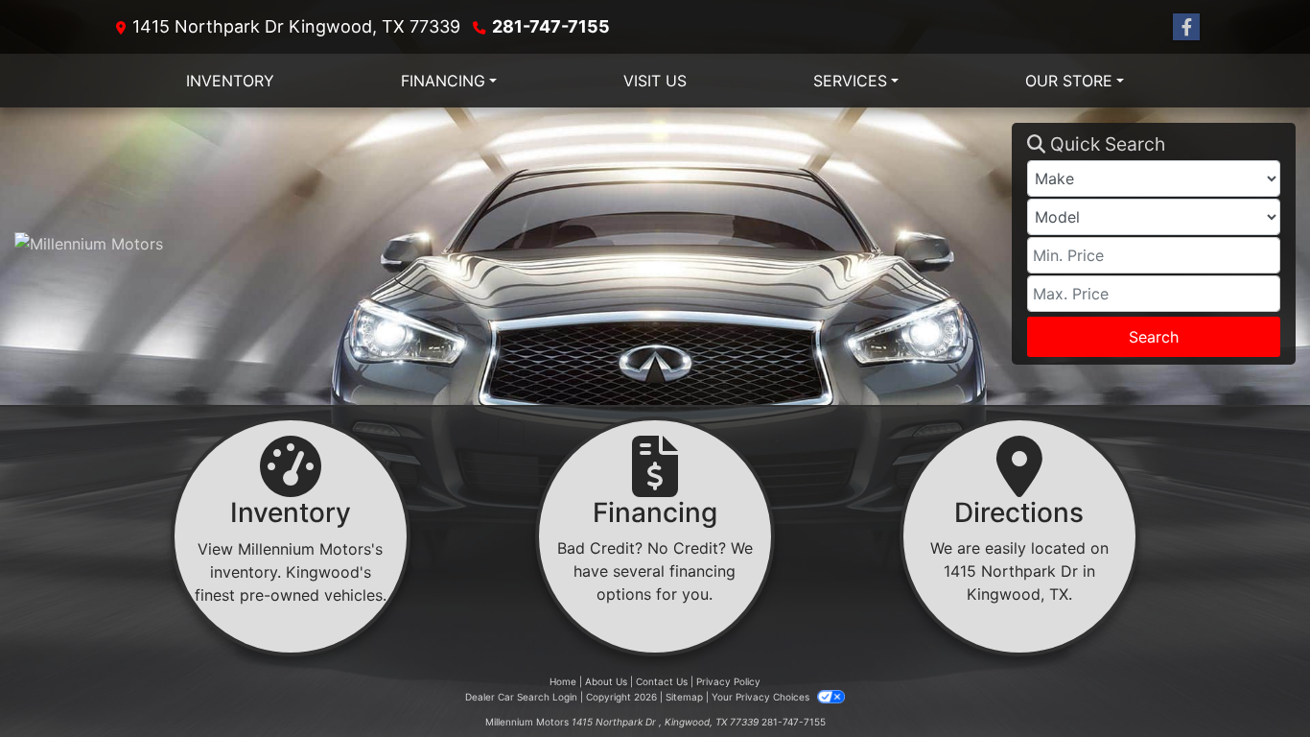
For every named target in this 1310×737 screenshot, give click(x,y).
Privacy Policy (728, 681)
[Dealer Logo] (513, 244)
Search (1154, 336)
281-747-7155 (551, 26)
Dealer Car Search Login (521, 696)
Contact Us (662, 681)
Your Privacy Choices (762, 696)
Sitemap (684, 696)
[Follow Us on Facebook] (1186, 27)
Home (563, 681)
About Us (606, 681)
